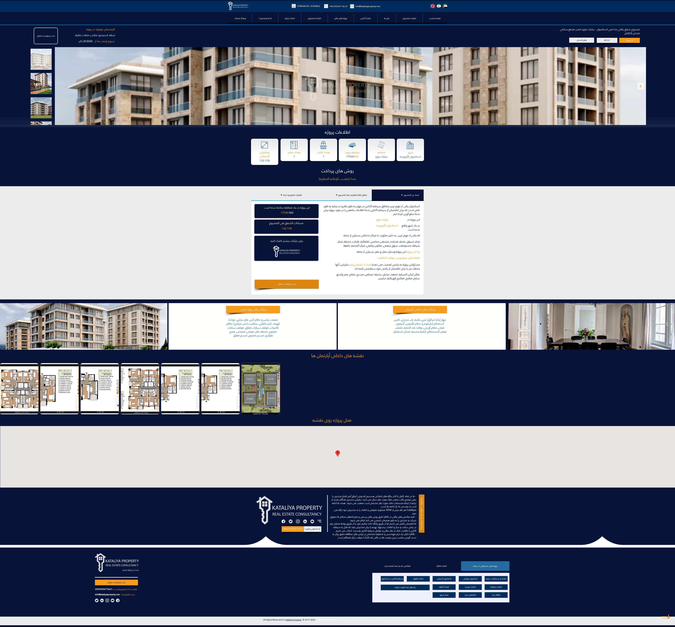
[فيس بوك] (283, 521)
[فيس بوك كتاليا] (118, 600)
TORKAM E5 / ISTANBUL (308, 6)
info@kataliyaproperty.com (107, 594)
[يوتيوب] (312, 521)
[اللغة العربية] (445, 6)
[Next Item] (640, 86)
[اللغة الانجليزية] (432, 6)
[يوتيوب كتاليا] (112, 600)
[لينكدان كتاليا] (102, 600)
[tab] (398, 195)
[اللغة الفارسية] (439, 6)
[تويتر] (290, 521)
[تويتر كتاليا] (96, 600)
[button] (341, 18)
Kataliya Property (293, 620)
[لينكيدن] (305, 521)
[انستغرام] (298, 521)
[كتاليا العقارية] (319, 521)
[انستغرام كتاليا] (107, 600)
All (264, 620)
